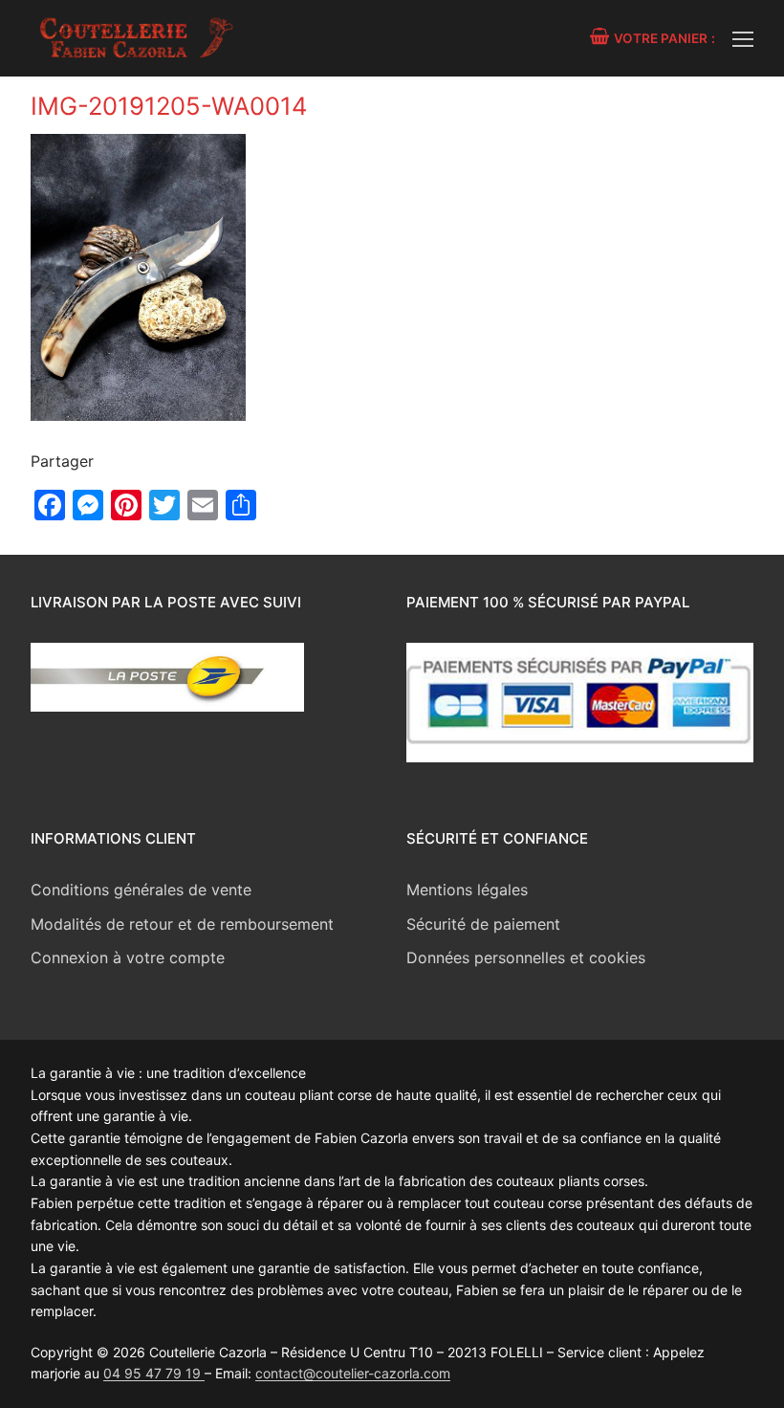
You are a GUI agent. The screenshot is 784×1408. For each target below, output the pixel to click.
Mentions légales (467, 889)
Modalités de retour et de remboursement (182, 924)
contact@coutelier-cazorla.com (352, 1373)
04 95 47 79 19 (154, 1373)
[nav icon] (742, 38)
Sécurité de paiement (483, 924)
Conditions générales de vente (141, 889)
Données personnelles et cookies (525, 957)
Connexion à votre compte (128, 957)
